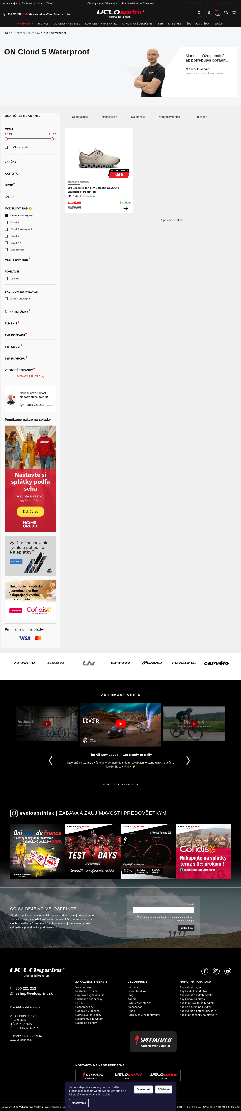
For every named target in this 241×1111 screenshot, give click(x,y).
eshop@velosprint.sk (34, 994)
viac (236, 3)
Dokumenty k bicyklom (89, 1019)
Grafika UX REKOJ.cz (201, 1106)
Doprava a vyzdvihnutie (90, 995)
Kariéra (132, 999)
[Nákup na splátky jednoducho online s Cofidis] (30, 600)
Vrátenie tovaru (84, 987)
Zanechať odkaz (63, 14)
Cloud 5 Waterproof (21, 215)
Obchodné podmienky (88, 999)
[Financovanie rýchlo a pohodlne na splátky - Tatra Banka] (30, 556)
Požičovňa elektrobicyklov (144, 1015)
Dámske (14, 278)
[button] (80, 672)
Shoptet (181, 1106)
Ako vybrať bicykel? (192, 987)
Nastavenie (79, 1103)
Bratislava (27, 3)
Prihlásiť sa (186, 928)
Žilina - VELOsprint (20, 298)
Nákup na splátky (86, 1022)
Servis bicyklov (137, 991)
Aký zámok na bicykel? (194, 999)
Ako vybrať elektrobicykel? (196, 995)
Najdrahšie (138, 116)
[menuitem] (25, 23)
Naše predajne (10, 3)
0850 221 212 (35, 405)
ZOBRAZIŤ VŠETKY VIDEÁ (118, 784)
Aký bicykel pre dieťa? (193, 991)
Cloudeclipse (17, 249)
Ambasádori (135, 1007)
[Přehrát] (47, 724)
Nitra (39, 3)
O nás (131, 1011)
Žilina (49, 3)
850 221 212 (15, 14)
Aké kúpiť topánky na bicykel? (198, 1015)
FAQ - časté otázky (139, 1003)
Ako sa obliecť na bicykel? (196, 1007)
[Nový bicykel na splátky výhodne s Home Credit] (30, 479)
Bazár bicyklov (84, 1007)
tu (109, 1094)
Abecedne (201, 116)
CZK (217, 15)
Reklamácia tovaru (87, 991)
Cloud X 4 (15, 243)
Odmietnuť (143, 1089)
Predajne (133, 987)
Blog (130, 995)
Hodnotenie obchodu (88, 1011)
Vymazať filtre (29, 376)
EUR (217, 10)
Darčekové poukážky (88, 1015)
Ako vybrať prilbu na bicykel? (198, 1011)
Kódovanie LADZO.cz (228, 1106)
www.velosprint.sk (21, 1040)
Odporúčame (80, 116)
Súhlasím (164, 1089)
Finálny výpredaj (19, 147)
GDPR (79, 1003)
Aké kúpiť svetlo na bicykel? (197, 1003)
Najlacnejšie (109, 116)
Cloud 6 (14, 222)
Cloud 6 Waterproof (21, 229)
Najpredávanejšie (170, 116)
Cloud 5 (14, 236)
